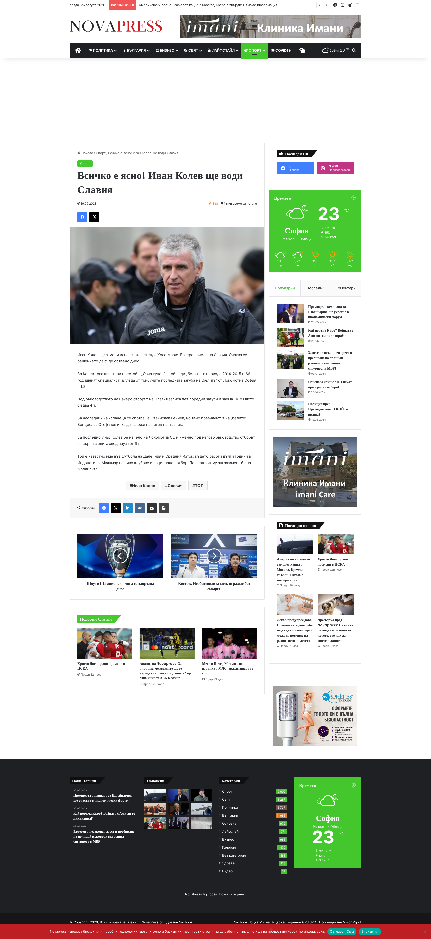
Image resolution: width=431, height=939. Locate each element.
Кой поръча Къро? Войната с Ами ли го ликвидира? (330, 333)
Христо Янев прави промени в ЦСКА (101, 666)
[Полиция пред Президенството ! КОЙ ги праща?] (290, 410)
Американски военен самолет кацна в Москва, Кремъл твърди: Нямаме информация (208, 5)
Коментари (346, 288)
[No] (424, 931)
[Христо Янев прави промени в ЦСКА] (104, 643)
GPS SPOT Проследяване (322, 922)
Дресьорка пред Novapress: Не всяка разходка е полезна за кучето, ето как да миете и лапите (335, 630)
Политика (102, 50)
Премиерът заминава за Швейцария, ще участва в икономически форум (328, 311)
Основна (229, 823)
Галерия (229, 847)
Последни (315, 288)
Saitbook (186, 922)
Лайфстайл (223, 50)
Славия (175, 485)
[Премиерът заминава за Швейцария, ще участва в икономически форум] (290, 313)
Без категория (234, 855)
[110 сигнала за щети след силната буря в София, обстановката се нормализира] (201, 823)
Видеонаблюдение (286, 922)
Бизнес (166, 50)
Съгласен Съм (342, 931)
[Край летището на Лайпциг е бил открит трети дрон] (201, 809)
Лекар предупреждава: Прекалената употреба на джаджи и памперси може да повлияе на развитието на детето (295, 630)
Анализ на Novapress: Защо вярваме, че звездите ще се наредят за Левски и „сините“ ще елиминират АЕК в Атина (165, 670)
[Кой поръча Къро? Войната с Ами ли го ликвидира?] (290, 337)
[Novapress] (116, 26)
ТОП (199, 485)
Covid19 (283, 50)
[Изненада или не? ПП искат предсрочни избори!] (290, 388)
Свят (193, 50)
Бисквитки (370, 931)
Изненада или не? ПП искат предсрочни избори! (330, 384)
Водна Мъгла (260, 922)
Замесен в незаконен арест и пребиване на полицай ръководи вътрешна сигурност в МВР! (330, 360)
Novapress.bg (152, 922)
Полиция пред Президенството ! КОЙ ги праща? (328, 409)
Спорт (254, 50)
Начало (86, 153)
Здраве (228, 863)
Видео (227, 871)
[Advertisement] (215, 100)
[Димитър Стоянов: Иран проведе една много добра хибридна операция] (178, 809)
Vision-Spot (352, 922)
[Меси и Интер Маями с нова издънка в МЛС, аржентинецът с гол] (229, 643)
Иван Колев (143, 485)
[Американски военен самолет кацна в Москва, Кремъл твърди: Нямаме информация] (295, 544)
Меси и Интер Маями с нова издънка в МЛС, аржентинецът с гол (227, 668)
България (136, 50)
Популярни (285, 288)
